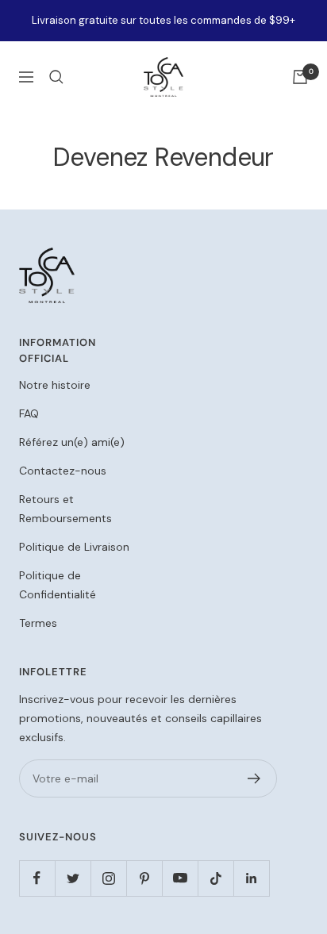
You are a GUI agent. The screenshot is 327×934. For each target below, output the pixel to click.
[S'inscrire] (254, 778)
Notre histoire (54, 385)
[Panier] (300, 77)
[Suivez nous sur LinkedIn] (251, 878)
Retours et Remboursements (65, 508)
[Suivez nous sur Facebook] (37, 878)
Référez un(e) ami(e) (72, 442)
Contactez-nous (62, 470)
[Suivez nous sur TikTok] (215, 878)
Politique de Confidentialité (57, 585)
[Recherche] (56, 77)
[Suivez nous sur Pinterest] (144, 878)
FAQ (29, 413)
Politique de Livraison (74, 547)
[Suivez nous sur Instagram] (108, 878)
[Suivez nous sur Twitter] (72, 878)
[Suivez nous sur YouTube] (180, 878)
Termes (38, 623)
